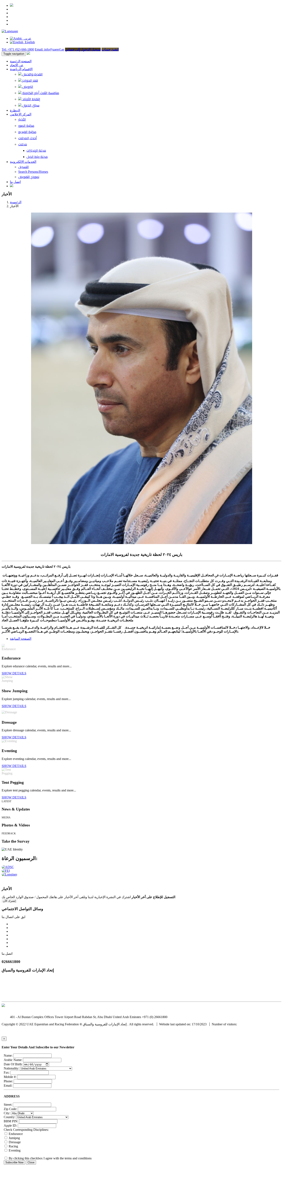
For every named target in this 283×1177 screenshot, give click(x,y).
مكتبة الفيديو (27, 132)
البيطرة (15, 110)
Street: (8, 1104)
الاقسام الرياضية (21, 69)
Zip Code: (10, 1109)
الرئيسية (15, 202)
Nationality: (11, 1068)
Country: (9, 1117)
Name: (8, 1055)
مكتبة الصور (26, 125)
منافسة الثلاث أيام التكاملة (40, 93)
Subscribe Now (14, 1162)
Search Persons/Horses (33, 171)
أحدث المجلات (27, 138)
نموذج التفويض (28, 177)
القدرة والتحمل (32, 74)
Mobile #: (10, 1077)
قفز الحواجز (30, 80)
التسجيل (23, 167)
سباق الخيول (30, 105)
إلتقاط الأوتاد (31, 99)
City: (7, 1113)
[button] (10, 31)
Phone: (8, 1081)
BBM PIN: (11, 1121)
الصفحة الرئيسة (20, 61)
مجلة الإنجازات (36, 150)
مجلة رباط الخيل (37, 157)
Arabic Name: (13, 1060)
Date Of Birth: (13, 1064)
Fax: (7, 1072)
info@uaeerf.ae (178, 1017)
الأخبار (22, 119)
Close (31, 1162)
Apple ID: (10, 1125)
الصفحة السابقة (20, 638)
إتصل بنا (15, 182)
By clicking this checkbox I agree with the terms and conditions (50, 1158)
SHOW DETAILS (14, 673)
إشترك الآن (9, 900)
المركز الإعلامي (20, 114)
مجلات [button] (22, 144)
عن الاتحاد (16, 65)
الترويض (27, 86)
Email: (8, 1085)
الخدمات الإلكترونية (23, 161)
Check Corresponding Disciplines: (26, 1129)
